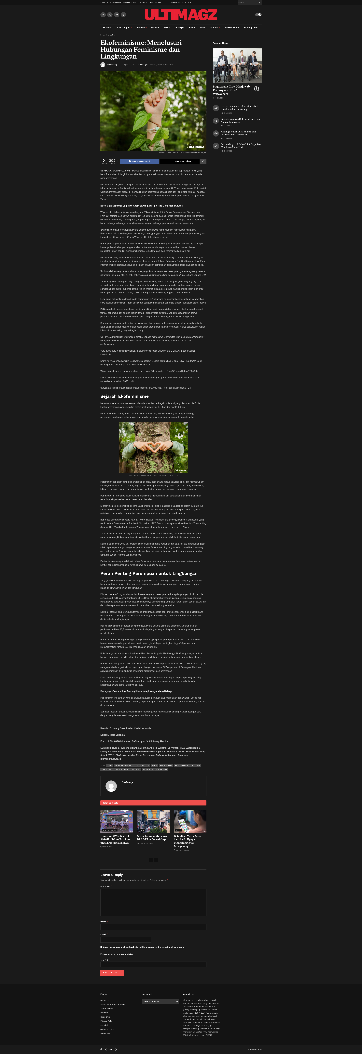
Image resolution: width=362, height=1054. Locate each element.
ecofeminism (166, 765)
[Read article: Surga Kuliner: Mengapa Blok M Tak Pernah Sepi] (153, 821)
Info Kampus (123, 27)
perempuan (161, 770)
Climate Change (142, 765)
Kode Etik (159, 3)
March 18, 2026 (182, 850)
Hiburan (141, 27)
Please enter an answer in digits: (116, 954)
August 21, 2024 (129, 64)
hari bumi (136, 770)
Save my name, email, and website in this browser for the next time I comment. (143, 947)
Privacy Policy (115, 3)
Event (192, 27)
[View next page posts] (156, 860)
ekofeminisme (181, 765)
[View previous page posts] (151, 860)
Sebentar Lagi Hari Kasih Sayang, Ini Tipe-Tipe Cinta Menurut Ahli (147, 206)
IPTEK (167, 27)
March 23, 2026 (146, 843)
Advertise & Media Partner (142, 3)
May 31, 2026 (107, 847)
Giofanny (113, 64)
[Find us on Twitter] (110, 14)
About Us (104, 3)
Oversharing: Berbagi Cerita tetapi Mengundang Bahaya (142, 691)
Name (104, 921)
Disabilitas (105, 1033)
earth (154, 765)
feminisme (106, 770)
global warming (121, 770)
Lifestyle (179, 27)
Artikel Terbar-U (107, 1008)
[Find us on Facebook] (103, 14)
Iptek (141, 830)
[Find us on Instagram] (123, 14)
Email (104, 934)
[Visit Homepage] (181, 14)
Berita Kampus (110, 830)
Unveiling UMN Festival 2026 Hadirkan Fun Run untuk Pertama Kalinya (115, 839)
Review (155, 27)
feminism (195, 765)
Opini (202, 27)
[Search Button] (260, 2)
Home (102, 35)
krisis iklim (148, 770)
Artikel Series (232, 27)
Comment (106, 886)
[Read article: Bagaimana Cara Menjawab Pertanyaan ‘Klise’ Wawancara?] (237, 65)
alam (109, 765)
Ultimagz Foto (251, 27)
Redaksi (126, 3)
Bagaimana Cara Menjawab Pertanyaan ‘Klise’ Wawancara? (231, 90)
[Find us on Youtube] (116, 14)
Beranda (107, 27)
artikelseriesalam (123, 765)
